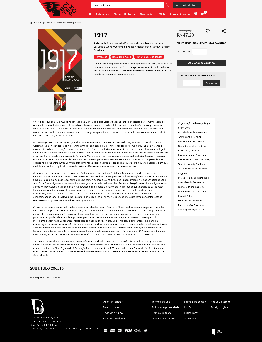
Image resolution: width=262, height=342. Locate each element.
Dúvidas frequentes (164, 318)
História (51, 22)
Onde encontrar (113, 301)
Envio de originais (114, 313)
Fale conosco (111, 307)
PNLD (161, 14)
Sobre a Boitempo (180, 14)
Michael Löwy (143, 43)
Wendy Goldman (115, 46)
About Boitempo (221, 301)
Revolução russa (121, 57)
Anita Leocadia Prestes (120, 43)
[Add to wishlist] (207, 31)
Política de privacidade (166, 307)
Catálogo (101, 13)
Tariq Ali (156, 46)
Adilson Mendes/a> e (140, 46)
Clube (117, 14)
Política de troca (162, 313)
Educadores (191, 313)
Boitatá (128, 13)
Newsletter (147, 14)
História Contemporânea (69, 22)
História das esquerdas (149, 57)
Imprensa (190, 318)
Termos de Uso (161, 301)
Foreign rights (219, 307)
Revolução (101, 57)
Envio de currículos (114, 318)
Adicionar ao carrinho (201, 63)
